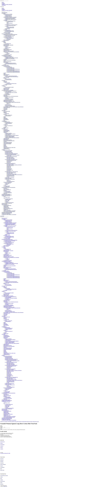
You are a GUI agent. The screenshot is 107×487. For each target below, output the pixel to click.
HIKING (3, 85)
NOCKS (5, 144)
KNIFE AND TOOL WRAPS (8, 192)
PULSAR (5, 78)
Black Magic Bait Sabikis (8, 357)
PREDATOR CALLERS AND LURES (9, 101)
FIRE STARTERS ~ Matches (8, 49)
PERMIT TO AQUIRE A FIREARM (7, 4)
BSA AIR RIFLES (6, 119)
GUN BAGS (5, 108)
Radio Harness (9, 244)
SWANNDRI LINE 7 (6, 186)
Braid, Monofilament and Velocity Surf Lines (11, 159)
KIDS (6, 29)
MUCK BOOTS (6, 62)
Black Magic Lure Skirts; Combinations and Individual (14, 164)
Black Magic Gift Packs (10, 157)
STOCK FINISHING (8, 91)
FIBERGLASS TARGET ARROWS (10, 339)
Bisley (1, 468)
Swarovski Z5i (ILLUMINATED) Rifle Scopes (13, 69)
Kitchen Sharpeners (8, 397)
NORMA (6, 124)
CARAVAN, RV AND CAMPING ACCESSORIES (9, 214)
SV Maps (6, 201)
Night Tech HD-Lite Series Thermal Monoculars (11, 76)
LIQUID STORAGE (6, 50)
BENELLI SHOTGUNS (8, 320)
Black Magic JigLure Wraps (10, 363)
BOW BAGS (5, 146)
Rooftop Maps (7, 406)
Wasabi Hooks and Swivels (10, 175)
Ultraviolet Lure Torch (10, 375)
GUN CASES (5, 314)
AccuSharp (5, 190)
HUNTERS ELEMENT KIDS (9, 30)
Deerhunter (1, 461)
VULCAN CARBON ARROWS (9, 136)
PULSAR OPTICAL (8, 284)
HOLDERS (7, 98)
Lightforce (5, 287)
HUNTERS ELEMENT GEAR (9, 31)
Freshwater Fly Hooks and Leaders (11, 379)
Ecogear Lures (7, 183)
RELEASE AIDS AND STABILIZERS (9, 140)
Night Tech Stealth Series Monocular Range (11, 281)
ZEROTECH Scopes (6, 74)
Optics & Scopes (2, 481)
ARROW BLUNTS (6, 138)
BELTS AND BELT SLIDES (9, 97)
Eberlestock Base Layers (8, 220)
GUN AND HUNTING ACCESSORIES (7, 90)
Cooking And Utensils (7, 293)
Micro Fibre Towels (6, 88)
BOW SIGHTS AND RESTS (8, 345)
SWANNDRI (5, 20)
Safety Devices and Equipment (6, 194)
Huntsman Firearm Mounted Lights (11, 83)
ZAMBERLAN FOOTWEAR (8, 56)
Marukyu (6, 184)
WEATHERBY (6, 324)
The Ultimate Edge (6, 394)
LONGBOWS (6, 129)
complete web (5, 486)
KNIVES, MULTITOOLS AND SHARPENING (8, 187)
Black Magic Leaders (10, 378)
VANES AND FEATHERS (7, 143)
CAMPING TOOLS (6, 48)
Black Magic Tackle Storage (11, 158)
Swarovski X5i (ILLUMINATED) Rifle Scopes (13, 72)
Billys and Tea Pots (7, 47)
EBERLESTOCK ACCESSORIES (10, 35)
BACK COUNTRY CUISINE (9, 87)
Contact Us (3, 3)
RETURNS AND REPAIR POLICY (7, 418)
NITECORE (5, 81)
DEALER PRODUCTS (5, 204)
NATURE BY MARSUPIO (7, 205)
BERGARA (5, 323)
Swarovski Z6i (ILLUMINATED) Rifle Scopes (13, 70)
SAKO (5, 116)
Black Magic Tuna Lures (10, 165)
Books (4, 196)
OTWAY (5, 64)
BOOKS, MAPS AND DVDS (6, 195)
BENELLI (5, 114)
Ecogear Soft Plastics (8, 388)
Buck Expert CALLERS (8, 105)
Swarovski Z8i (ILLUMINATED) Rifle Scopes (13, 71)
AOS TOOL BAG (6, 40)
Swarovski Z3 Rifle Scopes (10, 67)
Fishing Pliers (9, 180)
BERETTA (5, 318)
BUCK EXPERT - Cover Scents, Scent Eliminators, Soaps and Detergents (13, 106)
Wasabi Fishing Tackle (8, 178)
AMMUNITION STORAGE (8, 100)
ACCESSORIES (7, 28)
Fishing (1, 482)
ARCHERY (3, 128)
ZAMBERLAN (6, 209)
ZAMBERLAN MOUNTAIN (9, 262)
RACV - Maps (7, 200)
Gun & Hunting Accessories (4, 475)
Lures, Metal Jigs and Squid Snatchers (10, 163)
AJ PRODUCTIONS (6, 207)
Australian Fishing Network (9, 198)
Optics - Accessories (6, 77)
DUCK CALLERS (8, 104)
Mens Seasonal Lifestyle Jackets (11, 25)
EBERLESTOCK (6, 412)
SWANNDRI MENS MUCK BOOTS (10, 268)
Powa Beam (5, 290)
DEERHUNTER (6, 206)
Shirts (8, 22)
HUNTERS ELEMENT (7, 235)
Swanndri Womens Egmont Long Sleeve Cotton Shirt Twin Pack (30, 421)
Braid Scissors (9, 161)
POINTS (5, 145)
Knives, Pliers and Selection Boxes (10, 179)
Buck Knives (5, 188)
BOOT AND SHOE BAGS (7, 61)
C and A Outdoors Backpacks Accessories (9, 211)
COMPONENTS (6, 333)
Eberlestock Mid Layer (8, 15)
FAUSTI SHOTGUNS (7, 111)
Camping (1, 479)
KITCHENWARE (6, 45)
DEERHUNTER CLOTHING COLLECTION (10, 17)
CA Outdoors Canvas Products (9, 38)
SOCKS (5, 266)
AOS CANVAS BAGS (7, 39)
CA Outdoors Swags (8, 43)
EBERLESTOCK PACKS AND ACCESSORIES (10, 34)
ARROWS (5, 132)
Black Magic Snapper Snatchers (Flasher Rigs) (11, 153)
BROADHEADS (6, 139)
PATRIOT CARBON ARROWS (9, 342)
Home (3, 2)
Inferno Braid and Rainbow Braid (11, 160)
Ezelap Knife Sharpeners (7, 191)
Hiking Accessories (6, 89)
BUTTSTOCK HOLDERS (9, 99)
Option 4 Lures (9, 372)
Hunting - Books (7, 197)
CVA (4, 120)
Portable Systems (7, 82)
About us (3, 8)
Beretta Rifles (7, 113)
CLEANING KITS (8, 299)
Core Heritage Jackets (10, 21)
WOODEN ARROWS (8, 133)
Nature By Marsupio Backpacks (9, 36)
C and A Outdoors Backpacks (8, 37)
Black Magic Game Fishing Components (10, 154)
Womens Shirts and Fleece (10, 27)
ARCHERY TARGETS (7, 354)
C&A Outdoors (2, 444)
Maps (4, 403)
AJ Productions (2, 467)
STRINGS (5, 351)
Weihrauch (5, 317)
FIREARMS (3, 110)
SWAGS (5, 42)
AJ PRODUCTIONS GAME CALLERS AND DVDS (12, 102)
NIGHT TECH (6, 75)
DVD (8, 103)
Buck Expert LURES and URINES (10, 311)
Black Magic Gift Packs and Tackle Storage (11, 156)
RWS (6, 126)
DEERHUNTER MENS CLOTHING (10, 223)
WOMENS (6, 26)
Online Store (2, 421)
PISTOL (5, 127)
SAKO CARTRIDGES (8, 123)
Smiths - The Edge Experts (7, 189)
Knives (8, 385)
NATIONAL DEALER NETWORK (7, 212)
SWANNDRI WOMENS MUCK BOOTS (11, 269)
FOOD (5, 86)
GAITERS (5, 59)
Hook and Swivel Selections (11, 181)
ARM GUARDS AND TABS (8, 142)
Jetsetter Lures (9, 166)
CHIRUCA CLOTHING (7, 32)
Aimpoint (5, 278)
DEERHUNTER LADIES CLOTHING (10, 19)
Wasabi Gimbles (9, 155)
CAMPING (3, 41)
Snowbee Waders (7, 391)
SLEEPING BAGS (6, 44)
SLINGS (6, 302)
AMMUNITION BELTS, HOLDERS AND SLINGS (11, 96)
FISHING (3, 149)
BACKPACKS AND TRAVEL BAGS (7, 33)
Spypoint (1, 465)
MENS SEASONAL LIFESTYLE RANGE (11, 24)
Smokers (6, 46)
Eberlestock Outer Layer (8, 16)
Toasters (6, 253)
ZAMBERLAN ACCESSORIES (9, 58)
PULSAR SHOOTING (8, 79)
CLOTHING (4, 13)
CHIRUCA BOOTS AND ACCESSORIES (9, 210)
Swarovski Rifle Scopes (8, 272)
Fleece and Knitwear (9, 23)
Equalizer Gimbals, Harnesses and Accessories (13, 360)
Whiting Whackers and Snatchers (9, 177)
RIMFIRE (5, 330)
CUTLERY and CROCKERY (8, 54)
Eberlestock (1, 460)
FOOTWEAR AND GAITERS (6, 55)
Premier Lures (9, 167)
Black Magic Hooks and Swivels (11, 172)
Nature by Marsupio (3, 464)
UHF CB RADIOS (4, 12)
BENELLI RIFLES (8, 321)
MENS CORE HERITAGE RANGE (10, 226)
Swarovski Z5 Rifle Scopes (10, 68)
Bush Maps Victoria (8, 199)
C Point (8, 382)
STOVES (6, 52)
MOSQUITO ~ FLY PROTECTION (9, 256)
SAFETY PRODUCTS (7, 107)
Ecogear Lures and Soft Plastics (8, 182)
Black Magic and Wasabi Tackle (8, 150)
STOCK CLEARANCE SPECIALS (7, 203)
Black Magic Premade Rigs (10, 381)
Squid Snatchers (9, 169)
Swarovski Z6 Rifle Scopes (10, 275)
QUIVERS (5, 141)
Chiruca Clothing (7, 238)
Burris (4, 73)
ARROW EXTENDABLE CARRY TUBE (9, 147)
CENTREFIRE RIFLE (7, 327)
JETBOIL (8, 53)
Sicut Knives (5, 193)
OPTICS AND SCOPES (5, 65)
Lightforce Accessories (8, 84)
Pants (7, 229)
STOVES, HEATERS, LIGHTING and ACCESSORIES (11, 51)
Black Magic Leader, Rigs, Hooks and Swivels (11, 171)
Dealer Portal (3, 5)
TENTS (5, 247)
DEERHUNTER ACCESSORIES (10, 18)
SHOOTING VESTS (6, 94)
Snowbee (5, 185)
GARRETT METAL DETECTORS (7, 400)
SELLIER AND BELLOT (8, 122)
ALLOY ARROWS (8, 134)
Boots (1, 478)
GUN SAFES (5, 95)
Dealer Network (2, 441)
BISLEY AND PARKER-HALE (8, 208)
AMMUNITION (4, 326)
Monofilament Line (9, 366)
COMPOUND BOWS (7, 336)
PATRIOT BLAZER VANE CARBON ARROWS (12, 137)
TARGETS (5, 109)
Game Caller (8, 308)
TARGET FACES (6, 148)
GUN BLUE (7, 93)
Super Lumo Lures (9, 168)
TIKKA (5, 117)
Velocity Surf (8, 162)
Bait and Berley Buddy (8, 151)
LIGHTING (3, 80)
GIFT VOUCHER (4, 409)
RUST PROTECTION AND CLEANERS (11, 92)
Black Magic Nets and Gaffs (9, 152)
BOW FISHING (6, 131)
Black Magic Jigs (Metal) (10, 369)
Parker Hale (1, 458)
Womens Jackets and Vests (10, 232)
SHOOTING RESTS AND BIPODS (9, 305)
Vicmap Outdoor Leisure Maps (9, 202)
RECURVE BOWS (6, 130)
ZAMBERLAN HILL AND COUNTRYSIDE (11, 263)
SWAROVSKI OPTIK (7, 66)
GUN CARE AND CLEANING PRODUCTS (10, 296)
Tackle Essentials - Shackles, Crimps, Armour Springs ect (14, 174)
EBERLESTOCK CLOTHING (8, 14)
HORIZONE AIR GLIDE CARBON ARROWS (11, 135)
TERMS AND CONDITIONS (6, 213)
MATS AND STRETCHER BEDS (8, 250)
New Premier (9, 376)
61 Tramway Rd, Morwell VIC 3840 (5, 453)
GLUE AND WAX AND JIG (8, 348)
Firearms (1, 443)
